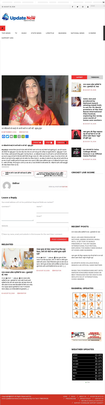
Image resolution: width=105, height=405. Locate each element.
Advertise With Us (96, 396)
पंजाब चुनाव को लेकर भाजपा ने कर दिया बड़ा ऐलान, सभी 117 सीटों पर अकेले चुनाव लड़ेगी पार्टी (51, 251)
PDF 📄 (49, 143)
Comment (6, 206)
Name (39, 206)
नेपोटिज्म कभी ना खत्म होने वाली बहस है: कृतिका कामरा (18, 173)
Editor (25, 132)
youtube (87, 7)
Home (65, 396)
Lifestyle (50, 33)
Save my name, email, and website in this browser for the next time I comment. (32, 234)
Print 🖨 (37, 143)
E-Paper (92, 33)
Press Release (71, 398)
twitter (77, 7)
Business (62, 33)
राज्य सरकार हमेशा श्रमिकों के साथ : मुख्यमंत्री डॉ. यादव (92, 85)
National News (77, 33)
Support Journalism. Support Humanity (88, 403)
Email (39, 216)
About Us (82, 396)
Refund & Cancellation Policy (92, 401)
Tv (16, 33)
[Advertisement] (52, 55)
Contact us (99, 398)
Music (24, 33)
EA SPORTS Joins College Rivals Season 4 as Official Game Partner (92, 153)
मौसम (88, 382)
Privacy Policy (85, 398)
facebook (72, 7)
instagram (82, 7)
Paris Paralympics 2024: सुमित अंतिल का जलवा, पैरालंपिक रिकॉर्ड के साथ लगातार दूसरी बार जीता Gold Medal (49, 174)
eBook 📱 (62, 143)
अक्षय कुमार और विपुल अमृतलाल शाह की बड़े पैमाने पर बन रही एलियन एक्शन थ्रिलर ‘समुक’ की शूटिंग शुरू (92, 135)
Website (5, 226)
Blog (73, 396)
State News (36, 33)
